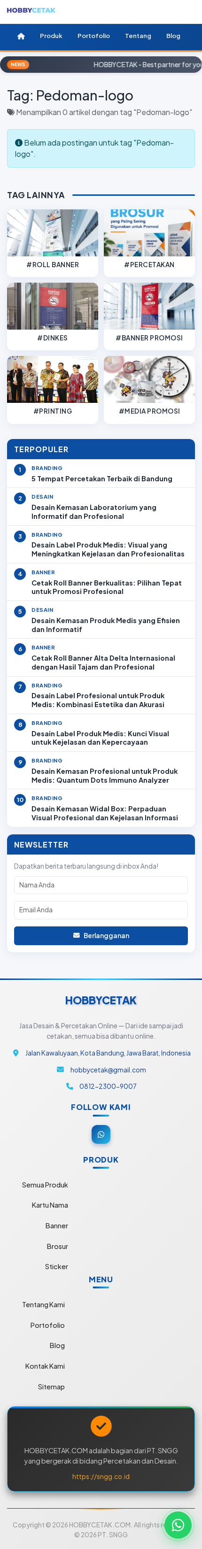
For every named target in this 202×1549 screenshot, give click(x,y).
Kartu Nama (50, 1205)
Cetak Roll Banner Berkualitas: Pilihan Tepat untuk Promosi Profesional (106, 587)
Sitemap (51, 1386)
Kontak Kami (45, 1366)
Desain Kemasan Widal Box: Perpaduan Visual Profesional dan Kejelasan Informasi (104, 813)
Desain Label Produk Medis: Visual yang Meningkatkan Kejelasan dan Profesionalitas (108, 549)
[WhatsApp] (101, 1134)
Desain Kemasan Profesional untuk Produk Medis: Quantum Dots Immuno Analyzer (104, 775)
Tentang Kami (43, 1304)
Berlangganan (106, 936)
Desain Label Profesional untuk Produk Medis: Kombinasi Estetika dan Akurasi (97, 700)
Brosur (57, 1246)
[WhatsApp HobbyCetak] (178, 1525)
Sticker (56, 1266)
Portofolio (48, 1325)
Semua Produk (45, 1184)
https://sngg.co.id (101, 1476)
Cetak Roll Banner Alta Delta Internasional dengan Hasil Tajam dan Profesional (103, 662)
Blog (57, 1345)
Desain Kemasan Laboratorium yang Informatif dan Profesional (93, 511)
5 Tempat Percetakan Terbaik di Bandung (101, 478)
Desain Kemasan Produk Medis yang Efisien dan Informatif (105, 624)
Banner (57, 1225)
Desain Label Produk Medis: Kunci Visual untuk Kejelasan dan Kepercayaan (100, 738)
